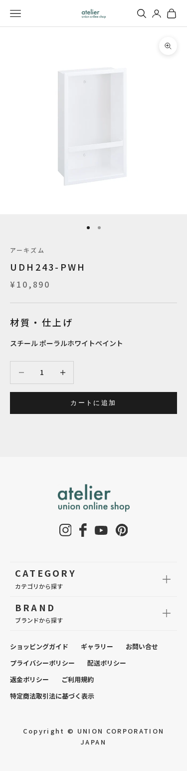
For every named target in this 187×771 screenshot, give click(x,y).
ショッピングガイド (39, 646)
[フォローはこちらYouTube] (101, 530)
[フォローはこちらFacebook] (83, 530)
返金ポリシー (29, 679)
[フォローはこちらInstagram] (65, 530)
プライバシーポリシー (42, 663)
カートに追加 (93, 402)
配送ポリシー (106, 663)
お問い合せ (142, 646)
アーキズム (27, 250)
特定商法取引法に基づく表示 (52, 696)
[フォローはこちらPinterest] (122, 530)
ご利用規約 (77, 679)
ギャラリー (97, 646)
